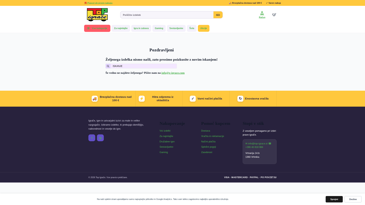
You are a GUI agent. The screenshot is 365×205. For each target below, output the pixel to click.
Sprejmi (334, 199)
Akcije (203, 28)
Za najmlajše (121, 28)
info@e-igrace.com (173, 72)
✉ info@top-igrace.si (256, 143)
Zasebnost (206, 152)
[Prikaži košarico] (274, 15)
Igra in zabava (141, 28)
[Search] (108, 66)
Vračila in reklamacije (212, 136)
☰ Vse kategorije (97, 28)
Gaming (159, 28)
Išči (218, 15)
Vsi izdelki (165, 130)
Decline (353, 199)
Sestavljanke (176, 28)
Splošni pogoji (208, 146)
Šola (191, 28)
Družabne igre (167, 141)
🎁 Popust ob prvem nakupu (98, 3)
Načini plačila (208, 141)
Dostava (205, 130)
